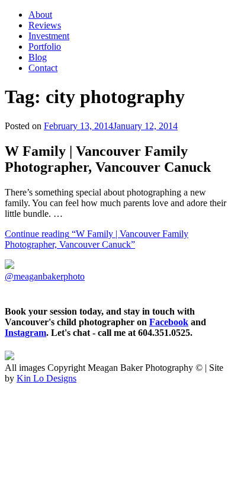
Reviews (44, 25)
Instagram (25, 333)
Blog (37, 57)
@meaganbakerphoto (45, 276)
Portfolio (44, 46)
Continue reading (96, 239)
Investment (48, 36)
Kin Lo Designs (46, 378)
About (40, 14)
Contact (42, 68)
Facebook (168, 322)
